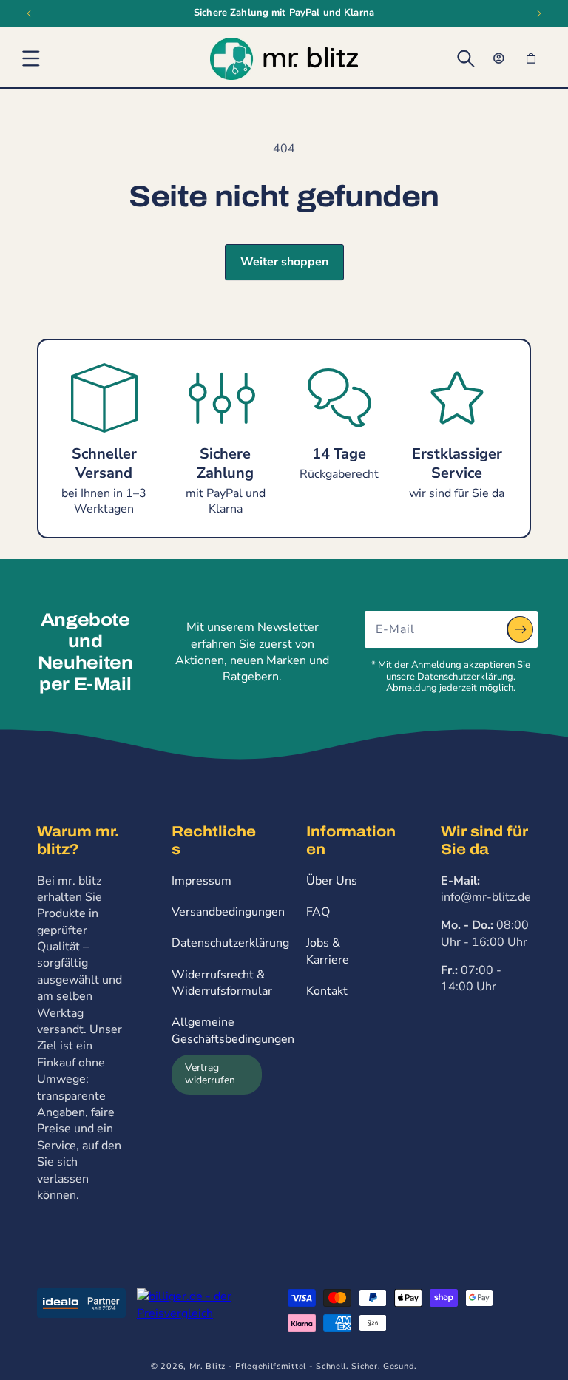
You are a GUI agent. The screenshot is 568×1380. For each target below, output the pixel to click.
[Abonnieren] (520, 629)
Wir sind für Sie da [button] (484, 840)
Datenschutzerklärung (230, 943)
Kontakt (327, 991)
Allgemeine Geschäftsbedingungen (233, 1030)
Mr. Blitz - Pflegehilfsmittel (247, 1366)
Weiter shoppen (284, 262)
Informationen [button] (351, 840)
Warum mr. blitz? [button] (78, 840)
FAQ (318, 912)
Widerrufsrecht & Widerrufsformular (222, 983)
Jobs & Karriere (327, 951)
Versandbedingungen (228, 912)
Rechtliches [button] (214, 840)
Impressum (201, 881)
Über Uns (331, 881)
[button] (31, 58)
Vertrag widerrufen (210, 1074)
